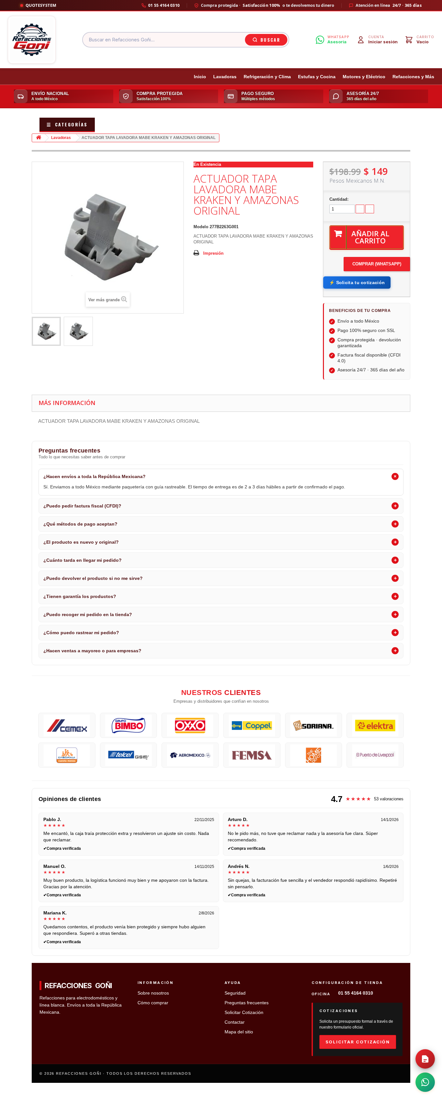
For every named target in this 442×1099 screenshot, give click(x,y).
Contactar (235, 1022)
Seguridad (235, 993)
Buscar (270, 40)
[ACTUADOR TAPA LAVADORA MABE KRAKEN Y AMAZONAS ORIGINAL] (46, 331)
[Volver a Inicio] (38, 138)
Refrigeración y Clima (267, 76)
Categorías (67, 124)
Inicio (200, 76)
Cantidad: (338, 199)
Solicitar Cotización (244, 1012)
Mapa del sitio (239, 1032)
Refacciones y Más (413, 76)
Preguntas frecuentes (247, 1002)
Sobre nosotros (153, 993)
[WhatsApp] (425, 1082)
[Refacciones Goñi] (32, 40)
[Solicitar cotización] (425, 1059)
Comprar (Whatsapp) (376, 263)
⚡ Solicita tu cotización (357, 282)
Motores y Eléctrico (364, 76)
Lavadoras (225, 76)
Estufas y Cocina (317, 76)
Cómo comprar (153, 1002)
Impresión (213, 253)
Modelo (200, 226)
